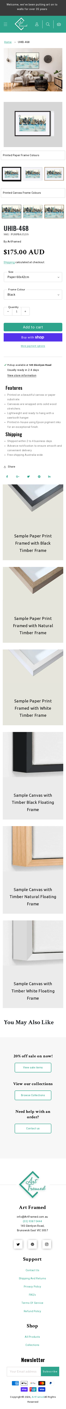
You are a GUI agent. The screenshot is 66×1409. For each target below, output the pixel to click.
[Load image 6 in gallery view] (33, 211)
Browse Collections (33, 1095)
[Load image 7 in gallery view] (54, 211)
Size (11, 271)
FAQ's (32, 1294)
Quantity (13, 307)
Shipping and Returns (32, 1278)
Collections (32, 1345)
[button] (5, 24)
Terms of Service (32, 1302)
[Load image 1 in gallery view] (11, 174)
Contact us (33, 1128)
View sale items (33, 1067)
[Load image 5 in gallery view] (11, 211)
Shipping (9, 262)
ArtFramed (38, 1397)
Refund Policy (32, 1311)
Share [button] (11, 466)
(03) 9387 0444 (32, 1221)
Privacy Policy (32, 1286)
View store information (21, 375)
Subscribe (50, 1371)
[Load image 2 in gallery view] (33, 174)
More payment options (33, 346)
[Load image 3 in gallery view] (54, 174)
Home (8, 42)
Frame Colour (16, 289)
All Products (32, 1336)
